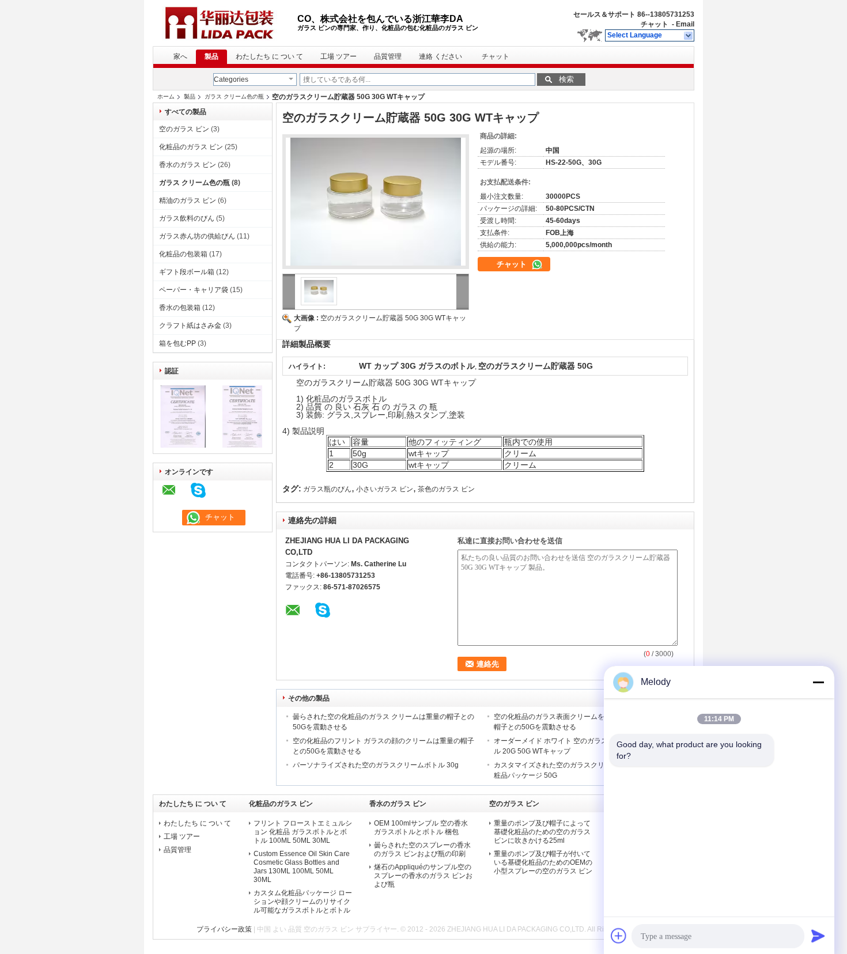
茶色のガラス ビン (446, 489)
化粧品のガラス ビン (191, 147)
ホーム (166, 96)
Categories (231, 79)
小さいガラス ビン (384, 489)
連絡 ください (440, 56)
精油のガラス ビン (187, 200)
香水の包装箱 (180, 308)
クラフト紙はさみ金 (190, 325)
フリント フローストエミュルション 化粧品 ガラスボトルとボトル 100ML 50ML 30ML (303, 832)
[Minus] (818, 682)
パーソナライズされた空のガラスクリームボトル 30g (376, 765)
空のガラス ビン (184, 129)
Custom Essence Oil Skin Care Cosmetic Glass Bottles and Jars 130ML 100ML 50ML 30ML (302, 867)
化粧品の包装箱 (183, 254)
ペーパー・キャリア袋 (193, 290)
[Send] (818, 935)
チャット (654, 24)
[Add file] (619, 935)
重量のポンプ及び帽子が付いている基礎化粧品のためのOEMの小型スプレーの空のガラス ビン (543, 862)
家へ (180, 56)
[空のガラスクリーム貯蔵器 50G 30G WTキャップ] (376, 202)
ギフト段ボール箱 (186, 272)
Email (685, 24)
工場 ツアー (338, 56)
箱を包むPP (177, 343)
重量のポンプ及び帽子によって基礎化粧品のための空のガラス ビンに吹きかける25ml (542, 832)
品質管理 (388, 56)
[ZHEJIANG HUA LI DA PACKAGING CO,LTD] (689, 36)
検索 (566, 79)
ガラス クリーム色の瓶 (234, 96)
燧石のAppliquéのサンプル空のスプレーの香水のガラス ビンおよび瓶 (423, 875)
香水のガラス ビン (187, 165)
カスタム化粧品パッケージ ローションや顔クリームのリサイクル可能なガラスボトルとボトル (303, 901)
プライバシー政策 (224, 929)
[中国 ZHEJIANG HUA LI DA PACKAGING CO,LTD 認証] (183, 445)
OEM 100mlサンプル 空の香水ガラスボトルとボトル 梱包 (421, 827)
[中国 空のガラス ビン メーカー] (225, 23)
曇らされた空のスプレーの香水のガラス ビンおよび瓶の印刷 (422, 849)
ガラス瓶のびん (327, 489)
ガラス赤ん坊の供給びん (197, 236)
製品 (211, 56)
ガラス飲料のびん (186, 218)
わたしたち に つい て (269, 56)
